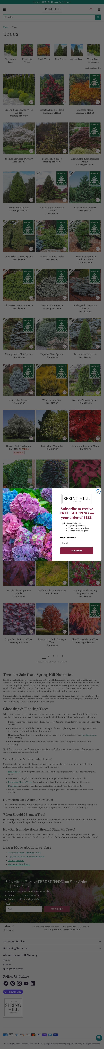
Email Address (68, 537)
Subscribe (76, 550)
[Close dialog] (98, 491)
